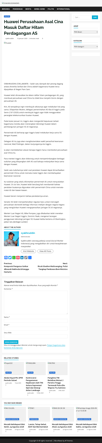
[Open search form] (99, 9)
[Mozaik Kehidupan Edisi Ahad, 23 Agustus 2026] (63, 414)
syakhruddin (9, 38)
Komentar (8, 289)
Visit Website (28, 251)
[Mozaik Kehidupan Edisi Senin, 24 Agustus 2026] (15, 414)
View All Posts (45, 251)
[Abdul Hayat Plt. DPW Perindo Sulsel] (14, 368)
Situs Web (7, 333)
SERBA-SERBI (39, 9)
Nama (7, 317)
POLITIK (51, 9)
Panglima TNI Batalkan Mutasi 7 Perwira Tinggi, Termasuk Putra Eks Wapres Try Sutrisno (57, 383)
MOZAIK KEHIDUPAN (12, 419)
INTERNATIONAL (63, 9)
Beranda (6, 9)
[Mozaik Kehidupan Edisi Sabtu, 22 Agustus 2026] (87, 414)
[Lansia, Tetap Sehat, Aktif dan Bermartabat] (39, 414)
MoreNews (58, 441)
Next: (53, 266)
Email (6, 325)
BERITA (28, 9)
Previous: (16, 267)
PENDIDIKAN (18, 9)
